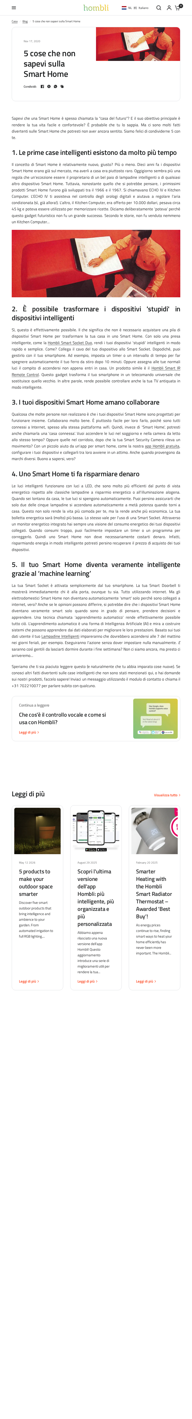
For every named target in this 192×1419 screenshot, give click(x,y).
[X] (49, 86)
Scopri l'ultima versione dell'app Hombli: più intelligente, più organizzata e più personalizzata (96, 897)
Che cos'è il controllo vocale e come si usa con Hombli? (62, 718)
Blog (25, 21)
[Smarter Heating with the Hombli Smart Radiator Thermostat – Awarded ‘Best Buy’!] (154, 831)
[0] (176, 7)
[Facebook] (42, 86)
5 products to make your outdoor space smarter (36, 882)
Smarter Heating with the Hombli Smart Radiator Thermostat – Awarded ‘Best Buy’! (154, 893)
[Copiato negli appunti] (62, 86)
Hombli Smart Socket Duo (70, 343)
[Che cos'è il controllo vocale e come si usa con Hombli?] (155, 719)
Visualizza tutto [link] (165, 795)
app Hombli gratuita (162, 446)
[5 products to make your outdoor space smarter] (37, 831)
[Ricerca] (158, 7)
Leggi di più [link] (27, 732)
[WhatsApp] (55, 86)
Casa (15, 21)
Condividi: (30, 86)
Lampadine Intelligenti (60, 636)
